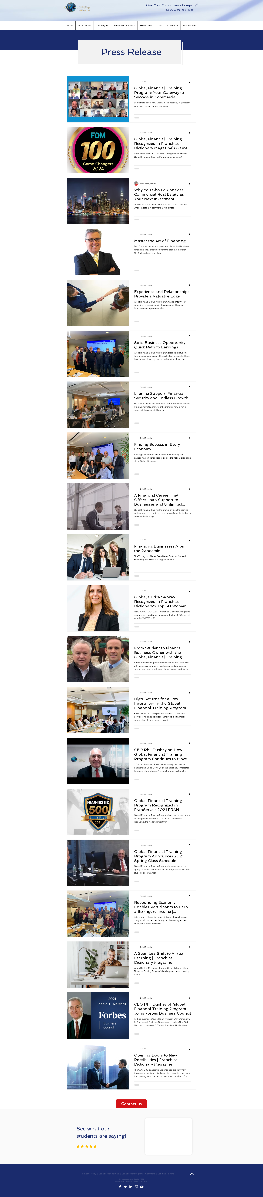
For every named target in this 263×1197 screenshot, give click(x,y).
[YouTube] (142, 1193)
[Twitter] (125, 1193)
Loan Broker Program (132, 1180)
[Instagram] (136, 1193)
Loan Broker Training (109, 1180)
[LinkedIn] (131, 1193)
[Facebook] (120, 1193)
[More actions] (190, 81)
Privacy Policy (89, 1180)
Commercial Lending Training (159, 1180)
